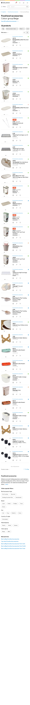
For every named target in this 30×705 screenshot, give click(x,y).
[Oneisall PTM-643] (15, 287)
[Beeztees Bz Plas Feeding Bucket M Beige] (15, 312)
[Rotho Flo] (15, 191)
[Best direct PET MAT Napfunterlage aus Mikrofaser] (15, 177)
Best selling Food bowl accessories (10, 539)
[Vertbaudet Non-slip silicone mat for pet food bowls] (15, 163)
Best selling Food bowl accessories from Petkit (13, 546)
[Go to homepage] (5, 2)
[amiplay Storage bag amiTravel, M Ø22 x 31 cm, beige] (15, 442)
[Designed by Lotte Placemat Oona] (15, 41)
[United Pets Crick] (15, 247)
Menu (4, 6)
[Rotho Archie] (15, 95)
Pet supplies (3, 11)
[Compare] (13, 45)
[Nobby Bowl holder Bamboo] (15, 339)
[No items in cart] (27, 3)
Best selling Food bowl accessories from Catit (13, 544)
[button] (28, 37)
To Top (27, 469)
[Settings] (16, 3)
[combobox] (3, 28)
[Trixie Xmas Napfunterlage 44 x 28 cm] (15, 274)
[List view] (27, 32)
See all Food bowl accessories (9, 21)
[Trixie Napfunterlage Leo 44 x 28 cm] (15, 136)
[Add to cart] (20, 45)
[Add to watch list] (16, 45)
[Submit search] (9, 6)
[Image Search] (27, 6)
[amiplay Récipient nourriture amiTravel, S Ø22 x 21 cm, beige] (15, 456)
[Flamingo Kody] (15, 391)
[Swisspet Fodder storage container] (15, 378)
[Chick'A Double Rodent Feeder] (15, 351)
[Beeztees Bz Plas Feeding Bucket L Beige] (15, 299)
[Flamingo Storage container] (15, 68)
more (6, 484)
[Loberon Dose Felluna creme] (15, 326)
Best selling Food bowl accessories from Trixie (13, 548)
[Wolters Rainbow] (15, 55)
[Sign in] (19, 2)
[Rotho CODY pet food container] (15, 232)
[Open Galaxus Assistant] (23, 3)
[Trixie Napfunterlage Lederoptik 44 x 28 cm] (15, 150)
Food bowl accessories (13, 11)
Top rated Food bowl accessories (9, 541)
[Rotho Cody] (15, 82)
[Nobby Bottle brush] (15, 123)
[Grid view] (24, 32)
